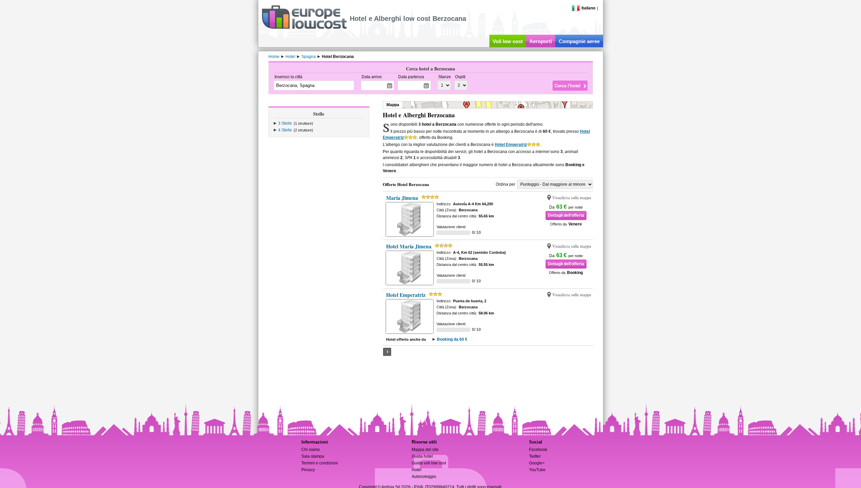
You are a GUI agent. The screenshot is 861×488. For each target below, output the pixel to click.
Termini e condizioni (319, 463)
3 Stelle (285, 123)
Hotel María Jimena (409, 246)
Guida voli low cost (429, 463)
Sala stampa (312, 456)
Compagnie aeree (579, 41)
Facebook (538, 449)
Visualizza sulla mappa (571, 198)
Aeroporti (540, 41)
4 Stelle (285, 130)
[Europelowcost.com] (304, 27)
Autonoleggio (424, 476)
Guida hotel (422, 456)
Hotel (416, 469)
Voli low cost (508, 41)
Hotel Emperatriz (511, 144)
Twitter (535, 456)
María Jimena (402, 198)
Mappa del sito (425, 449)
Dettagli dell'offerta (566, 215)
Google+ (537, 463)
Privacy (308, 469)
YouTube (537, 469)
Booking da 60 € (452, 339)
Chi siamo (310, 449)
